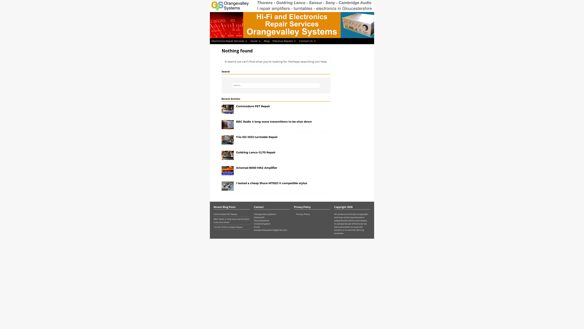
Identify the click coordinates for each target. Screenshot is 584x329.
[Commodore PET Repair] (228, 112)
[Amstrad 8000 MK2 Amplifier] (228, 173)
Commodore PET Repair (253, 106)
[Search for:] (276, 85)
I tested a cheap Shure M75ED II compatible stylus (271, 183)
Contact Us (306, 41)
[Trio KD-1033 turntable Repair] (228, 143)
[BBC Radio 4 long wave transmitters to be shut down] (228, 127)
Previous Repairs (283, 41)
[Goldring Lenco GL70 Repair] (228, 158)
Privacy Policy (303, 214)
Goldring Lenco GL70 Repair (256, 152)
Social (253, 41)
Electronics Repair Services (227, 41)
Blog (266, 41)
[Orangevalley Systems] (292, 36)
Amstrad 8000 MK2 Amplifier (256, 168)
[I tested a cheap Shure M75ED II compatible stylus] (228, 189)
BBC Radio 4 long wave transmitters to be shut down (274, 121)
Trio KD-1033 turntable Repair (257, 137)
